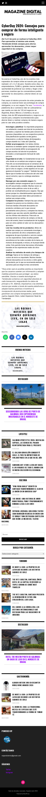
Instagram (9, 772)
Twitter (8, 769)
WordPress (26, 793)
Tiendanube (37, 105)
